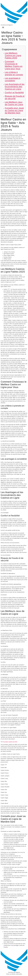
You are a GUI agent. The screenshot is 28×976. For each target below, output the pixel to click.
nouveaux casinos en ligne (10, 741)
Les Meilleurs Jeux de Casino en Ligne (14, 103)
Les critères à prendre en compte (14, 73)
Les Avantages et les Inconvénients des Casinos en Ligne (14, 86)
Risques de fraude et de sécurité (14, 97)
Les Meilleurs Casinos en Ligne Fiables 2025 (13, 55)
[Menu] (3, 27)
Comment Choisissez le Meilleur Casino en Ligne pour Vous (13, 65)
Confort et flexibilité (14, 92)
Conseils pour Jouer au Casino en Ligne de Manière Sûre (14, 110)
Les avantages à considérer (12, 79)
